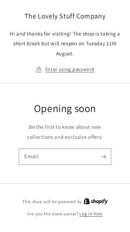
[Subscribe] (103, 156)
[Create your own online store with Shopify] (96, 202)
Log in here (91, 214)
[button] (65, 69)
